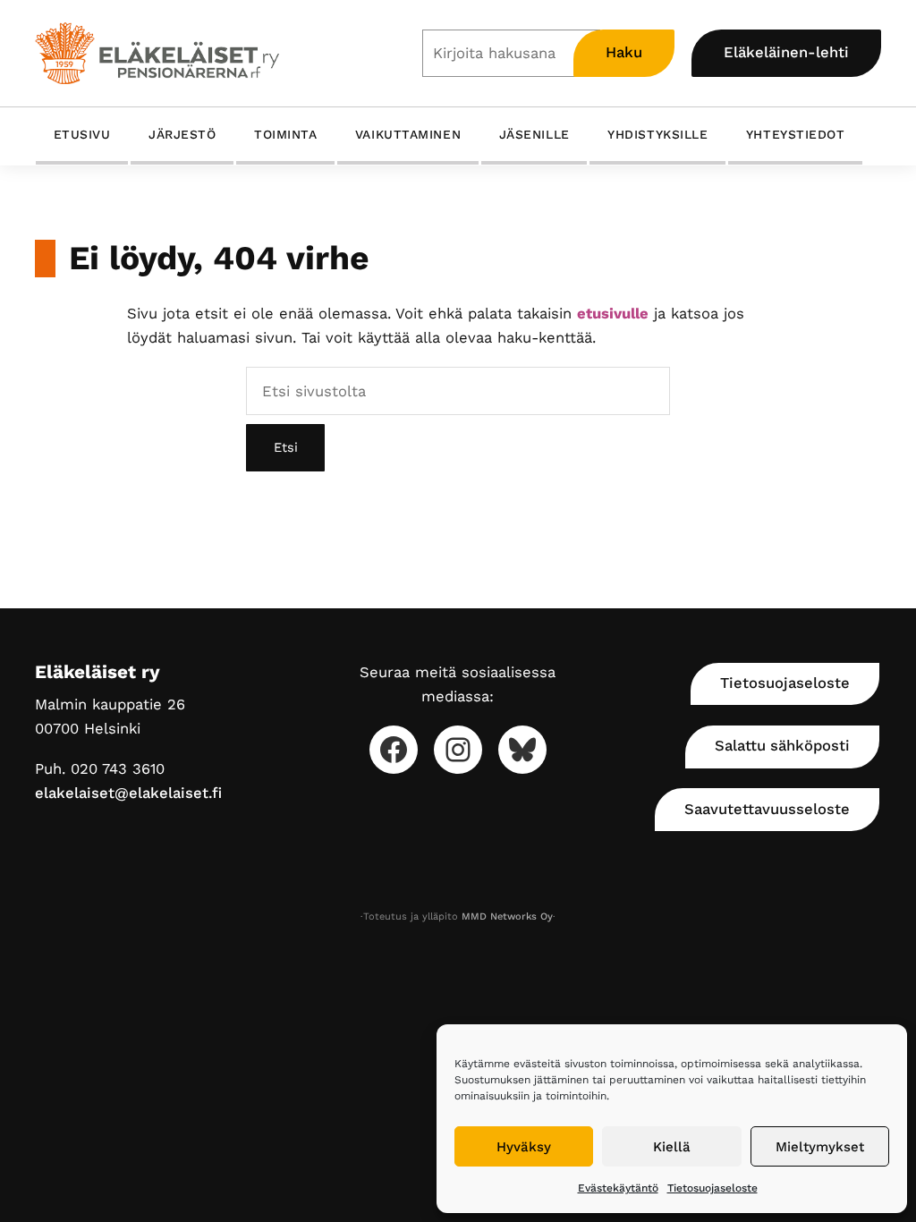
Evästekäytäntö (618, 1188)
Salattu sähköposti (782, 745)
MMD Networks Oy (507, 916)
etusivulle (613, 313)
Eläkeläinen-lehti (786, 52)
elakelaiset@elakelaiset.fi (128, 793)
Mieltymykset (820, 1147)
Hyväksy (523, 1147)
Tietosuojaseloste (712, 1188)
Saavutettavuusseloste (767, 809)
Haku (624, 52)
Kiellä (672, 1147)
